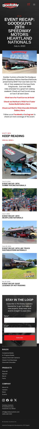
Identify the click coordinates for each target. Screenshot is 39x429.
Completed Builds (8, 353)
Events (4, 394)
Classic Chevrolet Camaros (11, 357)
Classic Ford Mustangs (9, 360)
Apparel (4, 373)
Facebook (18, 114)
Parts (4, 378)
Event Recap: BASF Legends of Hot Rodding (13, 284)
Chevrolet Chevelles (8, 362)
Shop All (4, 371)
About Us (5, 387)
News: (19, 16)
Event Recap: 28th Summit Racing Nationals (14, 184)
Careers (4, 390)
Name (6, 316)
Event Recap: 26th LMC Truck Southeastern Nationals (16, 249)
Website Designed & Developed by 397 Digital (15, 425)
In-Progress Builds (8, 355)
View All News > (8, 140)
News (4, 392)
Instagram (28, 114)
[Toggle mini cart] (28, 4)
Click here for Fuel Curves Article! (19, 98)
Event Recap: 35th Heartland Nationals (12, 217)
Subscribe (19, 338)
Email (6, 326)
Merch (4, 376)
